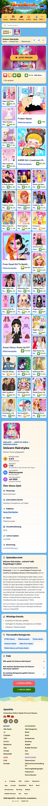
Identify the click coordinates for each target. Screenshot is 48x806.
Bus (26, 751)
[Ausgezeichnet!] (19, 75)
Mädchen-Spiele (10, 444)
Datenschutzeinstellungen (34, 765)
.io (4, 732)
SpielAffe (7, 442)
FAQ (5, 761)
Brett (27, 735)
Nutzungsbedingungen (34, 769)
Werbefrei (7, 745)
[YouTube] (16, 721)
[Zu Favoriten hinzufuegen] (34, 40)
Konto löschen (30, 775)
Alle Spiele (7, 729)
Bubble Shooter (31, 748)
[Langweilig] (5, 75)
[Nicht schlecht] (10, 75)
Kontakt (6, 764)
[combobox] (25, 25)
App (5, 748)
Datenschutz (30, 761)
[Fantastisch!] (14, 75)
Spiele (5, 41)
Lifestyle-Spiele (14, 41)
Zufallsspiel (25, 683)
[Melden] (43, 40)
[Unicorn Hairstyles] (17, 32)
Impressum (29, 772)
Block (27, 732)
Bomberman (29, 738)
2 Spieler (6, 735)
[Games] (4, 717)
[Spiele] (43, 7)
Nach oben (25, 690)
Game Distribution (10, 512)
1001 (5, 738)
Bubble (27, 745)
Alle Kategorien (31, 729)
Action (6, 742)
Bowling (28, 742)
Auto (27, 754)
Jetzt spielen (26, 57)
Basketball (7, 754)
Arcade (6, 751)
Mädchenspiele (26, 41)
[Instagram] (11, 721)
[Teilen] (39, 40)
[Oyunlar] (12, 717)
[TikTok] (5, 721)
